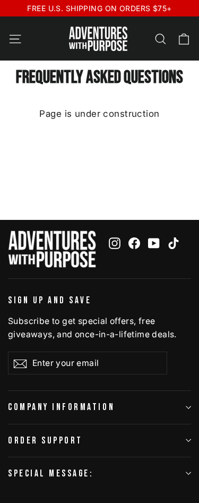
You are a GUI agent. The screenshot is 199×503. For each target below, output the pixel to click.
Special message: (50, 473)
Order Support (45, 440)
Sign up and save (49, 300)
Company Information (61, 407)
